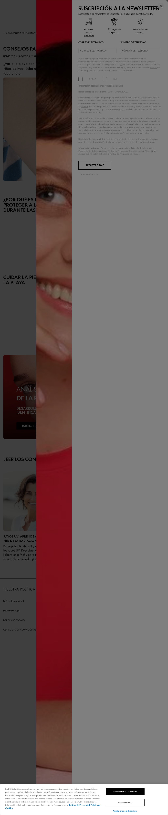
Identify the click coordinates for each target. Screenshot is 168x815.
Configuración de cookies (125, 811)
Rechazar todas (125, 802)
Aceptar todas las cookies (125, 791)
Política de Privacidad (79, 805)
